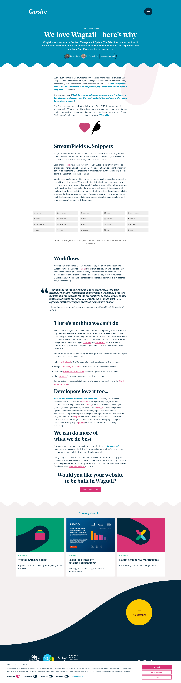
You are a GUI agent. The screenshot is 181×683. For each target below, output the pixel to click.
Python (84, 401)
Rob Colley (76, 56)
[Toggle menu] (148, 11)
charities (87, 342)
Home (84, 28)
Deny (157, 677)
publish (81, 422)
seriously (88, 404)
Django (99, 407)
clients (68, 164)
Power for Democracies (73, 371)
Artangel (63, 376)
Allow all (157, 667)
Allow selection (156, 672)
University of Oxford (71, 366)
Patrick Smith (93, 56)
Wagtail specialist (77, 466)
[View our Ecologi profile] (68, 658)
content (82, 268)
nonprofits (100, 342)
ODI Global (66, 362)
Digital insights (94, 28)
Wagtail (76, 416)
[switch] (35, 676)
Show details (76, 676)
